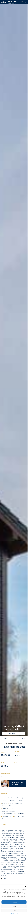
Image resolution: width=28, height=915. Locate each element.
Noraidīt (14, 906)
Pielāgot (14, 910)
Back (5, 738)
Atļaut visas (14, 902)
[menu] (26, 2)
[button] (26, 887)
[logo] (9, 2)
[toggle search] (22, 2)
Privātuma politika (14, 913)
